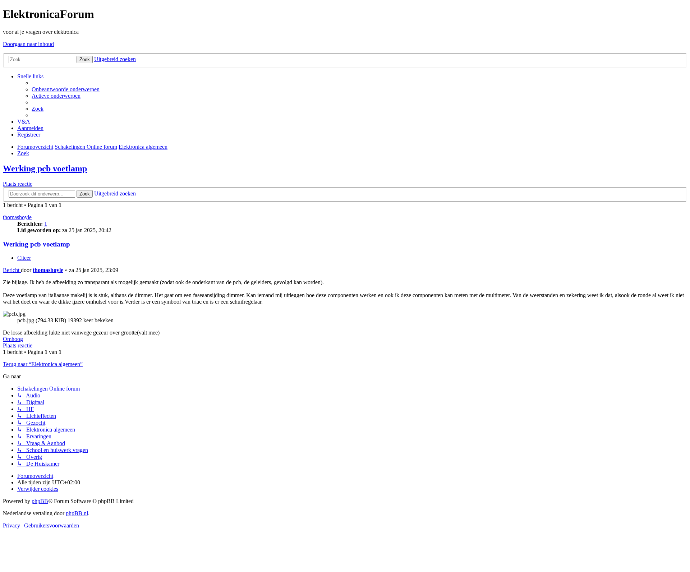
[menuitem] (66, 89)
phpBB (40, 501)
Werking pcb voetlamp (45, 168)
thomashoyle (17, 217)
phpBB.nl (77, 513)
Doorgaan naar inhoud (28, 44)
